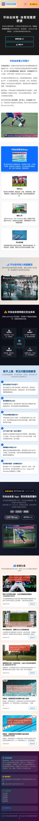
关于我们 (5, 795)
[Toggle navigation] (25, 4)
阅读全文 (32, 604)
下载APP (20, 45)
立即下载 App (12, 517)
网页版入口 (28, 517)
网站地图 (5, 801)
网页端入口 (20, 39)
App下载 (5, 793)
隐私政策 (5, 797)
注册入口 (34, 4)
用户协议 (5, 799)
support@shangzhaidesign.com (14, 784)
